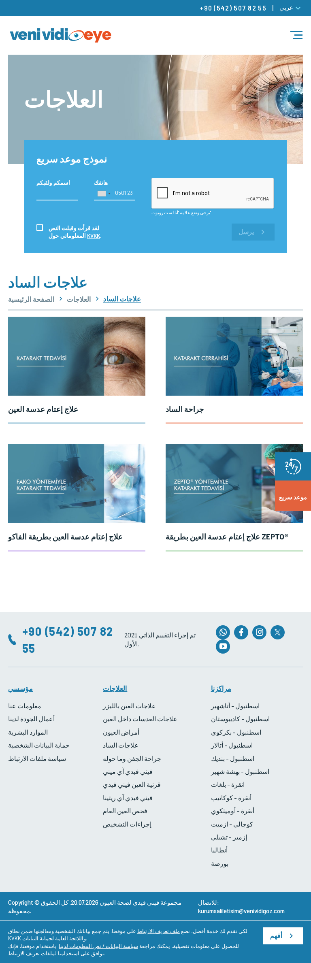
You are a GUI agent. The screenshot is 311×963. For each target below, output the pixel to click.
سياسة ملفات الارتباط (37, 758)
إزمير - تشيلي (229, 837)
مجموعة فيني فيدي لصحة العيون (140, 902)
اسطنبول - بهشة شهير (240, 771)
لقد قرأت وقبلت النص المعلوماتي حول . (75, 231)
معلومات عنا (24, 705)
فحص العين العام (125, 810)
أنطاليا (219, 850)
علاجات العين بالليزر (129, 705)
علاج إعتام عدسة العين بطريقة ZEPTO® (227, 536)
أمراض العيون (121, 732)
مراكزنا (221, 688)
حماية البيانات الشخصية (39, 745)
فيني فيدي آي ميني (128, 771)
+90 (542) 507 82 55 (233, 8)
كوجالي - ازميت (232, 824)
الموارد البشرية (28, 732)
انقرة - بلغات (228, 784)
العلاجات (79, 299)
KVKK (93, 235)
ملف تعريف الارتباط (158, 931)
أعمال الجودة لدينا (31, 718)
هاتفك (101, 182)
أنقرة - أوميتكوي (232, 810)
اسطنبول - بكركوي (236, 732)
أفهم (276, 935)
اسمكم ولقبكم (53, 182)
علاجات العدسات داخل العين (140, 718)
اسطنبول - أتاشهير (235, 705)
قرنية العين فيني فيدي (132, 784)
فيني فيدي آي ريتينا (128, 797)
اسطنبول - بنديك (232, 758)
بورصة (219, 863)
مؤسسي (20, 688)
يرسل (246, 231)
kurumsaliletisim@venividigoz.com (241, 910)
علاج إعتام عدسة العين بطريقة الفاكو (65, 536)
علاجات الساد (120, 745)
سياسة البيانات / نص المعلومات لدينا (98, 946)
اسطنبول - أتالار (232, 745)
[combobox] (103, 193)
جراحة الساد (185, 408)
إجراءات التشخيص (127, 824)
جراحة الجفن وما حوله (132, 758)
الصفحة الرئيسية (31, 299)
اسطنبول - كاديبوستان (240, 718)
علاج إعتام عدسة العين (43, 408)
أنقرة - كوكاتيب (231, 797)
